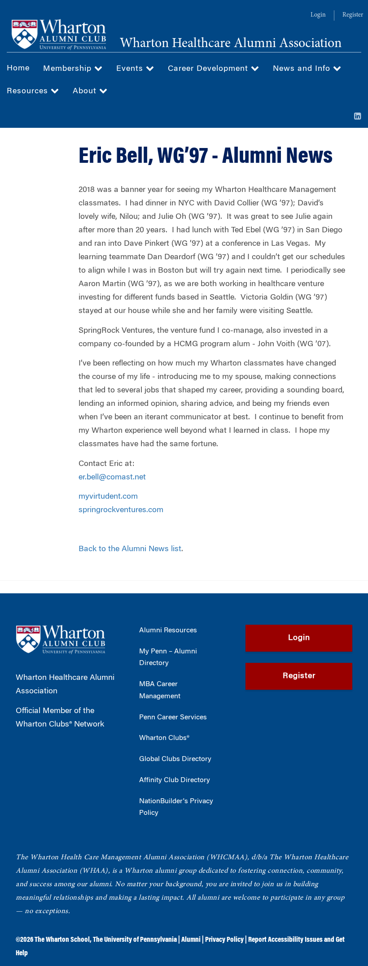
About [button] (86, 91)
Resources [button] (29, 91)
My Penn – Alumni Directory (168, 657)
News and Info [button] (303, 69)
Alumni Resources (168, 630)
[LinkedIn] (357, 117)
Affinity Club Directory (174, 780)
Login (318, 15)
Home (18, 69)
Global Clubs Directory (175, 759)
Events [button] (131, 69)
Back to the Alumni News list (130, 549)
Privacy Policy (224, 940)
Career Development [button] (209, 69)
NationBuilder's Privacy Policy (176, 807)
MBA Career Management (159, 690)
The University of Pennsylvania (135, 940)
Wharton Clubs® (164, 738)
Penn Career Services (173, 717)
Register (352, 15)
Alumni (191, 940)
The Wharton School (62, 940)
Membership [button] (68, 69)
